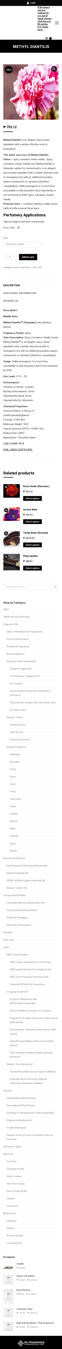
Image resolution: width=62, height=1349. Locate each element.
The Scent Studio (16, 1183)
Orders (10, 1228)
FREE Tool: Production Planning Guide (29, 977)
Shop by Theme (15, 717)
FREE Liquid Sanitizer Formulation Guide (30, 969)
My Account (9, 1213)
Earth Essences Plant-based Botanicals (27, 865)
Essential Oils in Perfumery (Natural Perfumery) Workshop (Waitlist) (28, 1081)
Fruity (13, 791)
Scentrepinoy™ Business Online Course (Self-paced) (33, 1031)
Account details (15, 1235)
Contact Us (12, 1206)
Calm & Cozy (16, 732)
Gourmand (15, 799)
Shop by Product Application (21, 661)
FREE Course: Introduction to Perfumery (30, 962)
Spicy (13, 843)
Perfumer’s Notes (12, 1146)
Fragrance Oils (10, 624)
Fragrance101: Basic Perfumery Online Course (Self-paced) (34, 1020)
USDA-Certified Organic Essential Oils (26, 880)
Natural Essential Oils (17, 873)
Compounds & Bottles (14, 895)
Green (13, 806)
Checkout (12, 1220)
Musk (13, 828)
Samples (8, 932)
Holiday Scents (17, 724)
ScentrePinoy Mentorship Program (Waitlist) (33, 1071)
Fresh (13, 784)
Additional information (19, 293)
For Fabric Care (17, 710)
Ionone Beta (30, 509)
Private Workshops (16, 1127)
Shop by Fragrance (16, 747)
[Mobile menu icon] (57, 23)
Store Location (14, 1176)
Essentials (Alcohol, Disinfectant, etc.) (26, 902)
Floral (13, 776)
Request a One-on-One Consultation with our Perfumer (30, 1137)
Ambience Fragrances (18, 646)
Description (11, 285)
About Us (8, 1154)
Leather (14, 813)
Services (7, 1090)
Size (5, 237)
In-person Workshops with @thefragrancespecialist (23, 1001)
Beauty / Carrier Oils (17, 888)
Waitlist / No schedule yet (20, 1064)
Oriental (14, 836)
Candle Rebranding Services (21, 1098)
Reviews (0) (10, 300)
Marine (13, 821)
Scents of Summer (20, 739)
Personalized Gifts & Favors (21, 1105)
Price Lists (8, 939)
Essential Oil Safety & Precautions (27, 984)
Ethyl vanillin (30, 556)
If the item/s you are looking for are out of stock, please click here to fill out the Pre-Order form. (44, 18)
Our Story (12, 1161)
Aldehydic (15, 754)
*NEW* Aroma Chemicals (16, 617)
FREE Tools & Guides (17, 954)
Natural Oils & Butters (14, 858)
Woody (13, 851)
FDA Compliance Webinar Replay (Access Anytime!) (31, 1054)
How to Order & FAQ (17, 1191)
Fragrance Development (19, 1120)
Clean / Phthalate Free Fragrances (24, 631)
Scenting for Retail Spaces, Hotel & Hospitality (30, 1113)
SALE (6, 609)
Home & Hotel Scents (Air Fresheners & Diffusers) (30, 693)
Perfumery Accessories (19, 925)
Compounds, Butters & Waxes (22, 910)
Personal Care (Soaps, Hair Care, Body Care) (33, 702)
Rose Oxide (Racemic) (36, 486)
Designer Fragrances (20, 668)
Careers (11, 1198)
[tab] (31, 284)
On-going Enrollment (17, 991)
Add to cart (28, 257)
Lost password (14, 1243)
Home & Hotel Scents (18, 639)
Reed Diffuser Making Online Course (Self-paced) (32, 1043)
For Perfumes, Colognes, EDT (25, 676)
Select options (32, 498)
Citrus (13, 769)
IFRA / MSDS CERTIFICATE (18, 449)
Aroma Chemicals (21, 267)
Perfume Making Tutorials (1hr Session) (30, 1010)
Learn (6, 947)
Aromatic (15, 762)
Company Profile (15, 1169)
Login (33, 2)
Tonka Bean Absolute (35, 532)
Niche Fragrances (16, 654)
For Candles (16, 683)
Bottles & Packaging (17, 917)
